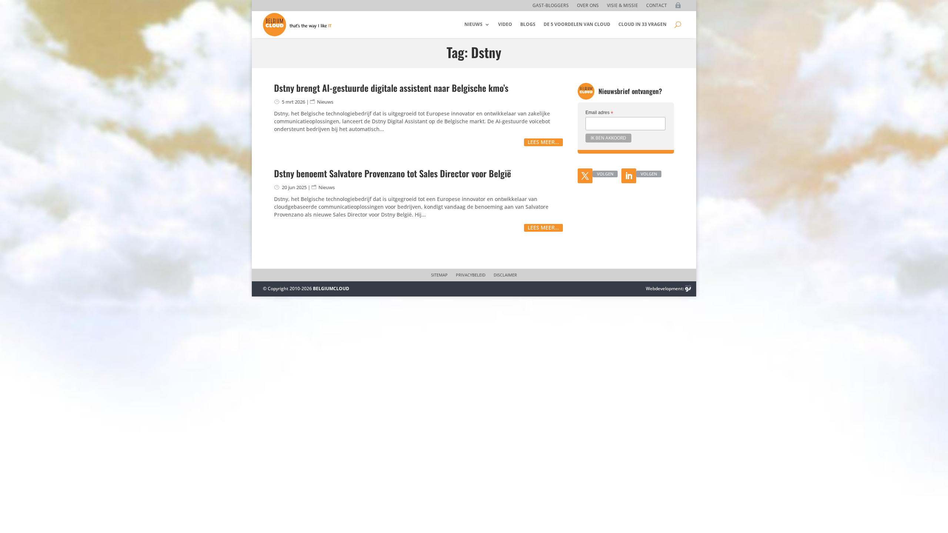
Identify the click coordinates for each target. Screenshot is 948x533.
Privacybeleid (470, 275)
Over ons (588, 6)
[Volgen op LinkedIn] (628, 175)
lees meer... (543, 141)
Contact (656, 6)
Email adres (599, 113)
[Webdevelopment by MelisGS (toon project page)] (688, 288)
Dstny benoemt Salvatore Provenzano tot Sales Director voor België (392, 173)
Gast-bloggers (551, 6)
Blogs (527, 24)
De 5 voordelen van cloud (577, 24)
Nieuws (473, 24)
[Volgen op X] (585, 175)
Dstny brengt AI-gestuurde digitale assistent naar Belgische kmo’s (391, 87)
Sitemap (439, 275)
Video (505, 24)
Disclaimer (505, 275)
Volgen (605, 174)
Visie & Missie (622, 6)
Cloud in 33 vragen (642, 24)
